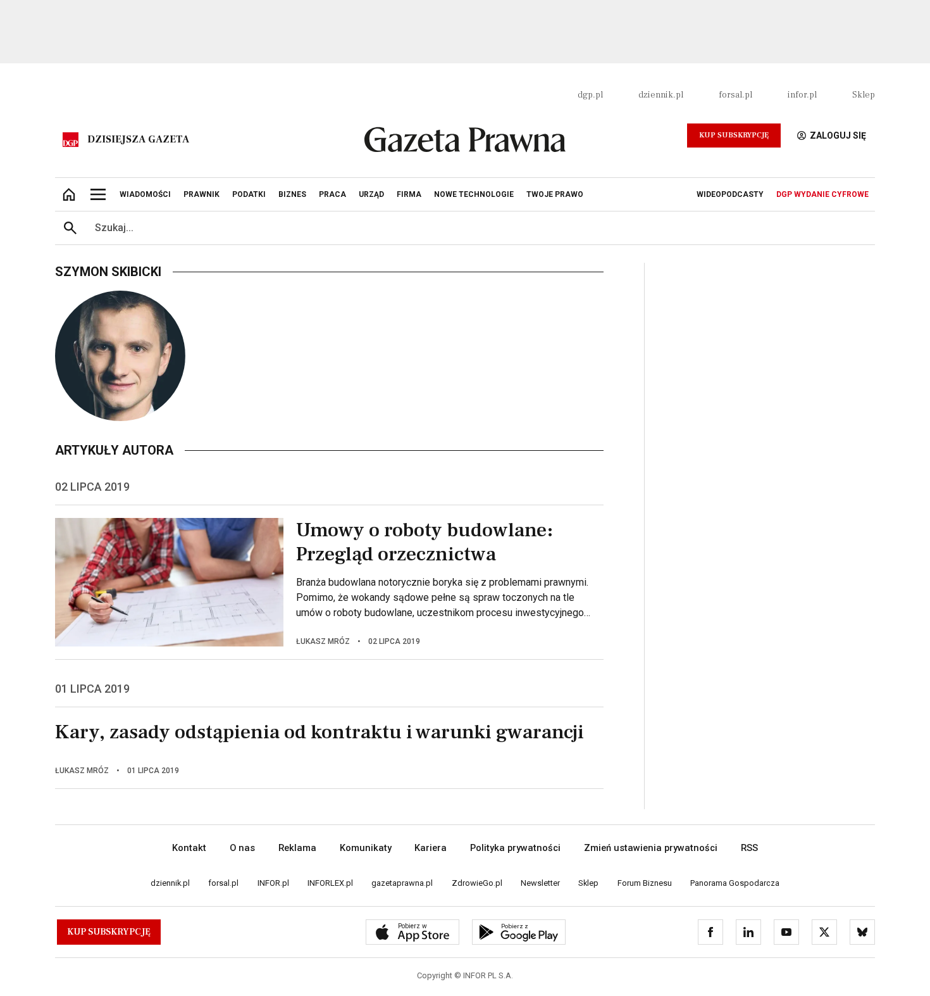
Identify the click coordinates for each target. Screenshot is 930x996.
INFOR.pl (273, 883)
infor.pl (802, 95)
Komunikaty (366, 848)
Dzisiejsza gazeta (138, 139)
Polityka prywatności (515, 848)
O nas (242, 848)
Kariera (430, 848)
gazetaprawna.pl (402, 883)
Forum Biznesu (644, 883)
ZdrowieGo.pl (477, 883)
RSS (749, 848)
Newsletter (540, 883)
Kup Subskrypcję (734, 135)
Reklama (297, 848)
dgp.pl (590, 95)
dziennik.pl (660, 95)
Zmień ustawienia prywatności (650, 848)
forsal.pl (735, 95)
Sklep (863, 95)
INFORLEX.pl (330, 883)
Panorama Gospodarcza (734, 883)
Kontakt (189, 848)
